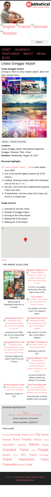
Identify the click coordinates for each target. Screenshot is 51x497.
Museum (22, 445)
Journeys (22, 49)
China (4, 260)
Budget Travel (21, 434)
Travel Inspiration (18, 459)
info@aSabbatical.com (26, 480)
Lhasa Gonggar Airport (15, 167)
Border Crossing (18, 142)
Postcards (11, 53)
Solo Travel (29, 454)
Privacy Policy (37, 477)
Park (33, 450)
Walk (29, 464)
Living (46, 440)
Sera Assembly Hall (37, 385)
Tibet (30, 167)
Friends (27, 439)
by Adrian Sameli (23, 477)
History (38, 439)
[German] (39, 26)
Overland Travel (15, 450)
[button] (25, 240)
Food (16, 439)
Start (6, 49)
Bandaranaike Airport (37, 318)
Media (41, 53)
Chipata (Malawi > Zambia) (38, 358)
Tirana (25, 413)
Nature (34, 444)
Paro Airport (37, 297)
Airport (5, 142)
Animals (5, 435)
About (28, 53)
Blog (6, 57)
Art (11, 434)
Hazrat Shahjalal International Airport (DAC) (24, 270)
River (15, 455)
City (37, 434)
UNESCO (22, 465)
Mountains (8, 444)
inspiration (33, 422)
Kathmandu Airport (14, 318)
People (43, 450)
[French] (23, 26)
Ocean (45, 445)
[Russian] (9, 33)
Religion (6, 455)
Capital (31, 435)
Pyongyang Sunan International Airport (22, 342)
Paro (21, 183)
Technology (44, 455)
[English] (8, 26)
